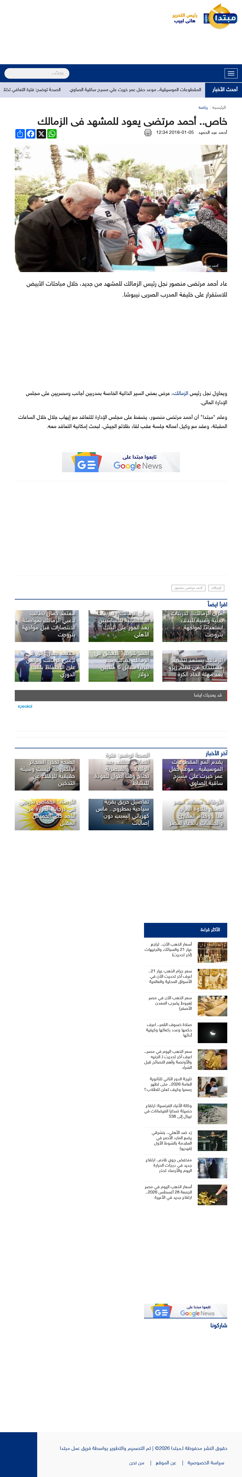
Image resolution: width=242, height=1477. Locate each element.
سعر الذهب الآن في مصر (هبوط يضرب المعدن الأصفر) (170, 1003)
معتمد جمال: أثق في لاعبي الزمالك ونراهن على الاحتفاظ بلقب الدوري (50, 664)
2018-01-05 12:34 (175, 133)
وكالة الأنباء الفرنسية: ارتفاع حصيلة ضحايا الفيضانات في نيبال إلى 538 (168, 1111)
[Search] (6, 69)
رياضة (203, 107)
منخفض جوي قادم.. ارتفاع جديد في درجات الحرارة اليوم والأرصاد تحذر (169, 1165)
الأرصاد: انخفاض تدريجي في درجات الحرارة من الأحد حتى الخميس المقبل (47, 812)
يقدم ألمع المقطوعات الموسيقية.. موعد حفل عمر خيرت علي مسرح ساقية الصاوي (166, 90)
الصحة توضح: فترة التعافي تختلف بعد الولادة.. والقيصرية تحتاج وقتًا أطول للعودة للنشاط (121, 769)
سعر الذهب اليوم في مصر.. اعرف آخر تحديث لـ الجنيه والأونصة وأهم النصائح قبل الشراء (168, 1059)
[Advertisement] (121, 47)
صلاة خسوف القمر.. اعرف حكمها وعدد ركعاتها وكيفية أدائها (169, 1030)
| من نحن (142, 1463)
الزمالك (180, 394)
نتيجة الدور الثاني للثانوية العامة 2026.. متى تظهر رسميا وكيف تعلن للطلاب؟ (168, 1084)
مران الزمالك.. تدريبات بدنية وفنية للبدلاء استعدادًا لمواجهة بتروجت (197, 624)
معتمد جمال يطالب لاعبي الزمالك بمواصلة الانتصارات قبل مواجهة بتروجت (48, 624)
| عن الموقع (172, 1463)
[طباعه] (148, 132)
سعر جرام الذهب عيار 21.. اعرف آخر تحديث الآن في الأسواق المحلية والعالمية (170, 976)
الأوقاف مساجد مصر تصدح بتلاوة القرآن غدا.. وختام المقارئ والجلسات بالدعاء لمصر (196, 812)
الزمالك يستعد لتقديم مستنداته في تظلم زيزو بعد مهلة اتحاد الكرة (196, 667)
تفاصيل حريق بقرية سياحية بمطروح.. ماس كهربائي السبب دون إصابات (122, 812)
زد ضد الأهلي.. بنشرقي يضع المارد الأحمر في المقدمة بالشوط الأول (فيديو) (172, 1140)
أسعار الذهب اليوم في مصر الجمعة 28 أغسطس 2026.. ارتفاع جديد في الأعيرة (168, 1192)
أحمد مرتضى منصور (188, 588)
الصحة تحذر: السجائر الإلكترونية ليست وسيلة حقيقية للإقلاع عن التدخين (47, 773)
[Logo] (181, 16)
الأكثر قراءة (210, 930)
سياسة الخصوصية (207, 1463)
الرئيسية (219, 107)
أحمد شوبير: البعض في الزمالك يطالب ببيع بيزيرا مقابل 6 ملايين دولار (121, 664)
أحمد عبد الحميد (212, 133)
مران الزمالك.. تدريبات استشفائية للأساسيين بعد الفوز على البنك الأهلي (123, 624)
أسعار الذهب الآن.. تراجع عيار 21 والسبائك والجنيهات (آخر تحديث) (168, 950)
